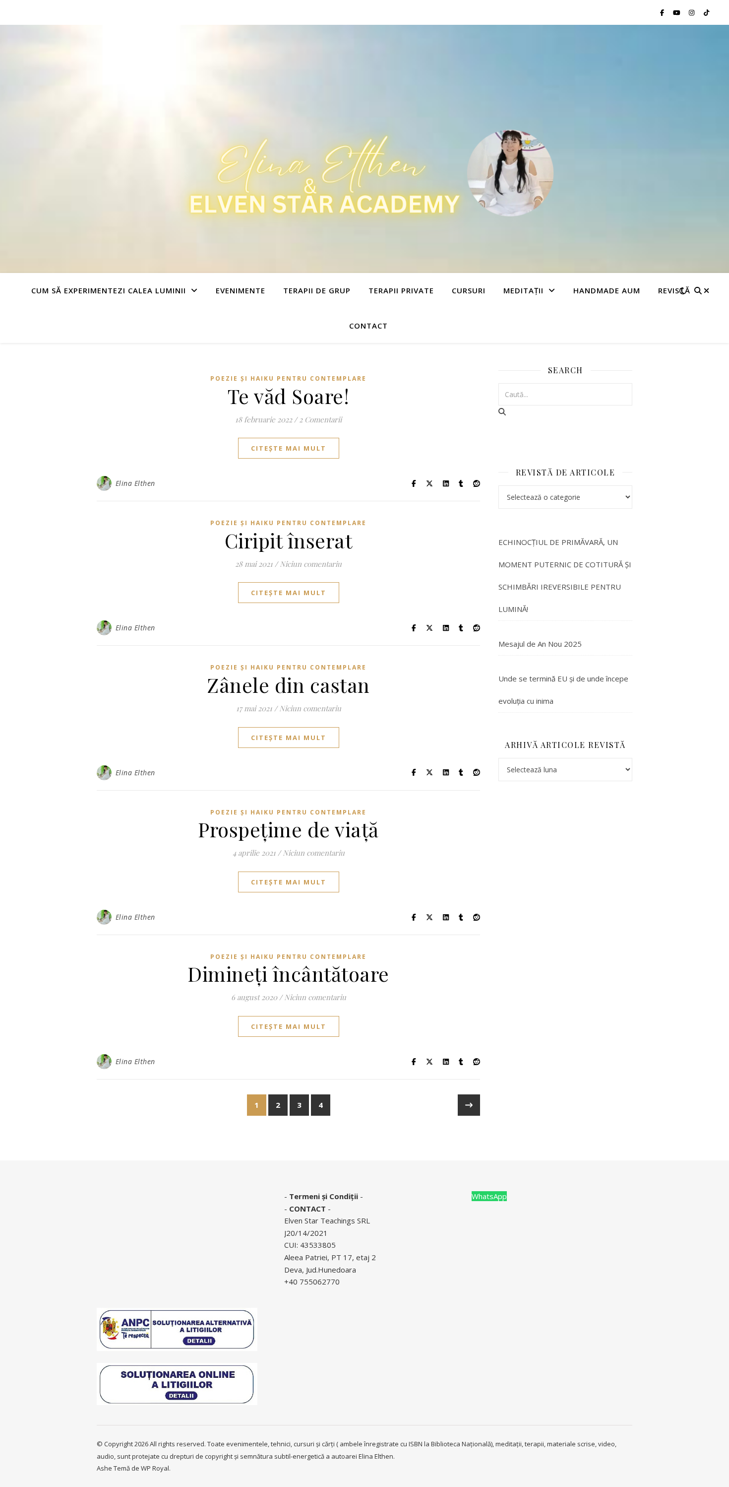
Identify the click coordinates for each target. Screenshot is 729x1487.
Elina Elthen (135, 483)
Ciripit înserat (289, 540)
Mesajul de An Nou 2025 (540, 644)
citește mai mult (288, 448)
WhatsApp (489, 1196)
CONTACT (307, 1209)
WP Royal (155, 1468)
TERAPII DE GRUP (317, 290)
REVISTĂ (674, 290)
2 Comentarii (320, 419)
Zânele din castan (288, 685)
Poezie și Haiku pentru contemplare (288, 378)
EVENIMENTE (240, 290)
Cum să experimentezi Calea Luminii (108, 290)
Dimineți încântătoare (288, 973)
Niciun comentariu (311, 564)
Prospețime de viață (288, 829)
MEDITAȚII (523, 290)
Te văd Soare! (289, 396)
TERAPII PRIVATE (401, 290)
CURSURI (469, 290)
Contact (368, 326)
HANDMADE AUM (606, 290)
